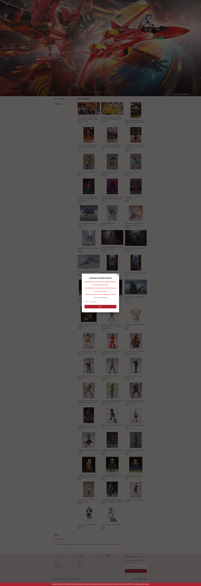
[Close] (118, 275)
